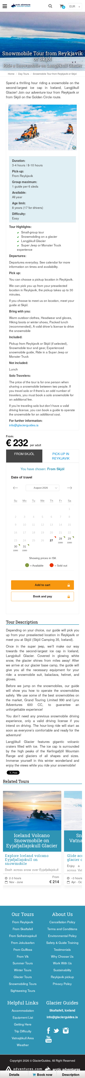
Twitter (56, 1030)
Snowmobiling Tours (23, 983)
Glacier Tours (23, 977)
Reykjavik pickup (62, 977)
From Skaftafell (23, 929)
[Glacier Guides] (21, 5)
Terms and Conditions (62, 929)
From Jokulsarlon (23, 942)
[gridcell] (69, 509)
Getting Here (22, 1024)
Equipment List (23, 1017)
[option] (42, 127)
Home (11, 73)
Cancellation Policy (62, 922)
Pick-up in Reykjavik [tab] (61, 456)
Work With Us (62, 963)
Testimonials (62, 949)
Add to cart (42, 585)
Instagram (66, 1030)
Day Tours (23, 73)
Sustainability (62, 970)
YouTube (48, 1039)
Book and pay (42, 596)
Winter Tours (22, 970)
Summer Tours (23, 963)
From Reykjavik (22, 922)
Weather (23, 1045)
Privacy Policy (62, 983)
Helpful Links (22, 1003)
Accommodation (23, 1010)
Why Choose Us (62, 956)
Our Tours (23, 914)
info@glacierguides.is (24, 425)
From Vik (23, 956)
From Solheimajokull (23, 935)
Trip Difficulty (22, 1031)
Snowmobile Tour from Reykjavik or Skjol (55, 73)
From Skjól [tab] (24, 453)
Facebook (48, 1030)
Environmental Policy (62, 935)
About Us (62, 914)
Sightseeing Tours (22, 990)
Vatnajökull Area (23, 1038)
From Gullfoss (22, 949)
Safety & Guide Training (62, 942)
